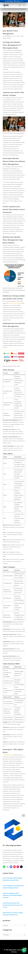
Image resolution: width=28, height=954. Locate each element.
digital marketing (7, 38)
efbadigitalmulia (8, 36)
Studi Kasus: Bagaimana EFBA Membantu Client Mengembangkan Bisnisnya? (12, 895)
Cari (23, 815)
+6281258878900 (9, 1)
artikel (21, 36)
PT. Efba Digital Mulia (8, 754)
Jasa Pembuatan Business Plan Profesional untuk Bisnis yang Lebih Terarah (12, 905)
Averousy (14, 952)
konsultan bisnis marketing (15, 303)
